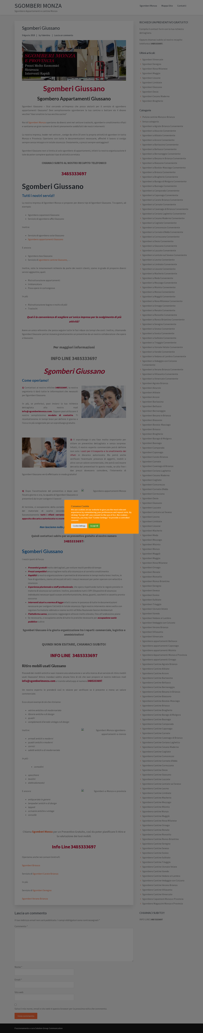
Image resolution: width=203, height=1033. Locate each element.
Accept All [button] (94, 526)
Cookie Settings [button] (79, 526)
